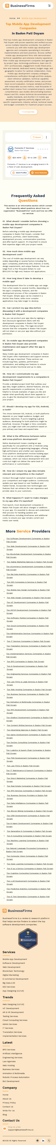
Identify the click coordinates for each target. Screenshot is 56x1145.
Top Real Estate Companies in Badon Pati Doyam (29, 786)
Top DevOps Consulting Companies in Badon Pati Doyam (28, 744)
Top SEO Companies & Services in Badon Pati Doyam (27, 583)
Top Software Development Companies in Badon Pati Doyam (28, 540)
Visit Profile (21, 173)
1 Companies (28, 112)
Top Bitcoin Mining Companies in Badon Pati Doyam (30, 811)
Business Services (11, 1069)
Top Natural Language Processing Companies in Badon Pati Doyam (27, 849)
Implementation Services (14, 1036)
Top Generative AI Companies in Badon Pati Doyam (29, 831)
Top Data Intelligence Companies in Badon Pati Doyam (27, 804)
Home (12, 18)
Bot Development (11, 1081)
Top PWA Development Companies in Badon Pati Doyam (28, 759)
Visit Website (41, 173)
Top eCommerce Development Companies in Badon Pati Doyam (29, 568)
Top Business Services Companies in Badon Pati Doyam (28, 695)
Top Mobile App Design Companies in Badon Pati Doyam (28, 591)
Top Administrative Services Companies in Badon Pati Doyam (29, 635)
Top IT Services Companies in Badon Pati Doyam (28, 641)
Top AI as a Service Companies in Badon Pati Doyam (30, 869)
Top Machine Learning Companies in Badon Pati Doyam (28, 842)
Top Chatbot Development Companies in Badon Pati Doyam (29, 719)
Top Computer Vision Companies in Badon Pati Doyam (27, 857)
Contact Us (8, 1107)
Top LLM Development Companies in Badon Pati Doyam (28, 882)
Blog (5, 1114)
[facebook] (37, 1140)
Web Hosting (9, 1065)
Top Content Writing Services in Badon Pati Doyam (29, 725)
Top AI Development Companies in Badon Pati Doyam (27, 667)
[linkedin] (43, 1140)
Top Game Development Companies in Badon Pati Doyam (29, 736)
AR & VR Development (13, 1012)
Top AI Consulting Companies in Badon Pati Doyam (29, 836)
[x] (49, 1140)
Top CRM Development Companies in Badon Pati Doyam (28, 817)
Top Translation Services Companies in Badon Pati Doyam (29, 647)
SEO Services (9, 987)
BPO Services (9, 1049)
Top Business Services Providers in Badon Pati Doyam (27, 797)
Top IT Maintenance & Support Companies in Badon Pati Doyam (29, 772)
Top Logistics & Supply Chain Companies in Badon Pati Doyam (28, 751)
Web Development (11, 967)
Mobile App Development (15, 959)
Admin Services (10, 1024)
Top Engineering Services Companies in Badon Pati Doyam (29, 675)
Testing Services (10, 1016)
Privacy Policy (9, 1103)
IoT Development (11, 1008)
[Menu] (49, 5)
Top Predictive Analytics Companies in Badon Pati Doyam (28, 890)
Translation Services (12, 1032)
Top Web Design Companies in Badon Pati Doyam (29, 598)
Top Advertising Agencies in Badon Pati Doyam (27, 730)
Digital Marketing (11, 975)
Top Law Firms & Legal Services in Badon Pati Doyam (27, 683)
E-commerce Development (15, 979)
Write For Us (9, 1110)
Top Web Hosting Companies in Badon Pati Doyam (29, 689)
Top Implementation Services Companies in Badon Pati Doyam (28, 655)
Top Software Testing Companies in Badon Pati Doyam (27, 619)
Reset (38, 137)
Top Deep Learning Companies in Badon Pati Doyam (30, 864)
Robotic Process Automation (16, 1077)
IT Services (8, 1028)
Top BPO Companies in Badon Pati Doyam (25, 661)
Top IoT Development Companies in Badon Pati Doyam (28, 603)
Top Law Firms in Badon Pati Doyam (23, 766)
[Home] (20, 6)
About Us (7, 1099)
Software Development (14, 963)
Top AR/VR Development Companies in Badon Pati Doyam (29, 611)
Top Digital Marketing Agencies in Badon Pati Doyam (30, 562)
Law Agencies (9, 1061)
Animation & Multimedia (14, 1073)
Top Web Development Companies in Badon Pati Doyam (28, 547)
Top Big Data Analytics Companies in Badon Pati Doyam (28, 575)
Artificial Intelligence (12, 1053)
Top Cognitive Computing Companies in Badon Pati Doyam (29, 874)
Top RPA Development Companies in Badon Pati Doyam (28, 711)
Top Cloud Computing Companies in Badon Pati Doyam (28, 627)
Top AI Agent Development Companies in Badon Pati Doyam (29, 825)
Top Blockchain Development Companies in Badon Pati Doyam (28, 555)
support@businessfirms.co (20, 1130)
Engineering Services (12, 1057)
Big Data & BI (9, 983)
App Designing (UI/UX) (13, 991)
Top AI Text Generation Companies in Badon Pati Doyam (28, 898)
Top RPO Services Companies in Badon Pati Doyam (29, 791)
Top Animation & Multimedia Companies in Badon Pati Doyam (28, 703)
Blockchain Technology (13, 971)
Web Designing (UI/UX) (13, 1004)
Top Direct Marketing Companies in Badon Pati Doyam (27, 779)
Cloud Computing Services (15, 1020)
